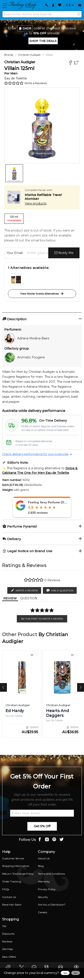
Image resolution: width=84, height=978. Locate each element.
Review (10, 598)
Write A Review (27, 590)
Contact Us (9, 897)
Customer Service (13, 858)
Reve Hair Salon (12, 904)
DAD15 (27, 28)
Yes (65, 973)
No (75, 973)
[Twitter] (77, 63)
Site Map (7, 949)
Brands (8, 54)
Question (28, 598)
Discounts (8, 933)
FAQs (5, 889)
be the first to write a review (42, 618)
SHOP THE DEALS (43, 41)
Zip (4, 926)
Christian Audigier (29, 54)
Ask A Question (62, 590)
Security (43, 897)
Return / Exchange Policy (18, 873)
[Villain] (14, 173)
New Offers (9, 956)
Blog (41, 866)
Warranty (44, 881)
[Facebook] (71, 63)
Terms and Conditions (51, 873)
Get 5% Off (42, 826)
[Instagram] (47, 839)
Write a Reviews (35, 83)
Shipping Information (15, 866)
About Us (44, 858)
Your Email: (15, 253)
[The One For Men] (16, 279)
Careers (42, 912)
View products (35, 203)
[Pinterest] (54, 839)
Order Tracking (11, 881)
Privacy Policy (47, 889)
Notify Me (65, 253)
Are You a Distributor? (51, 904)
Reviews (7, 941)
